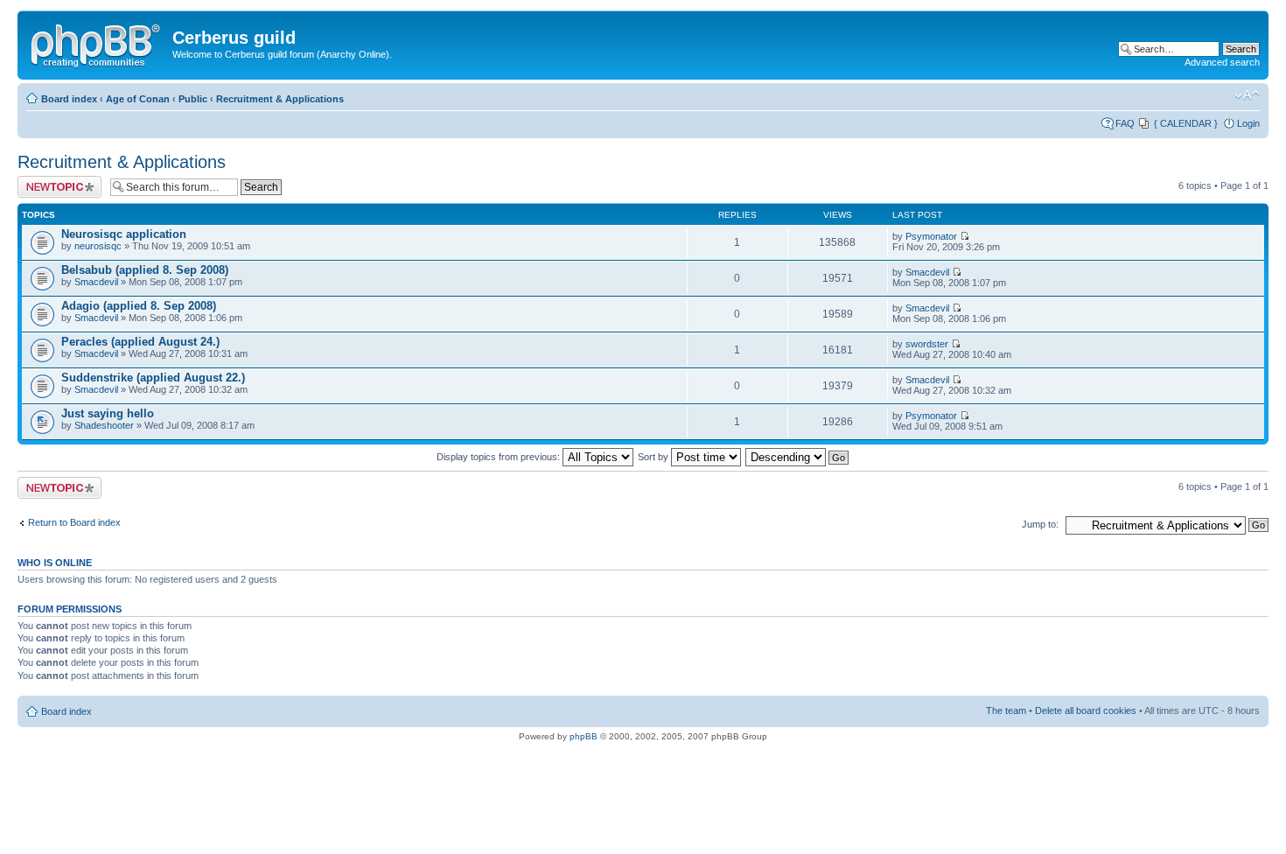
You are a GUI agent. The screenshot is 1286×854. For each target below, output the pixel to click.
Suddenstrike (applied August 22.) (153, 377)
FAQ (1125, 123)
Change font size (1247, 95)
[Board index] (97, 43)
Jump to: (1040, 524)
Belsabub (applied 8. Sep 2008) (144, 269)
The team (1006, 710)
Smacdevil (96, 281)
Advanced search (1222, 62)
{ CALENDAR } (1186, 123)
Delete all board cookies (1085, 710)
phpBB (584, 736)
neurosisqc (98, 246)
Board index (69, 99)
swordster (926, 344)
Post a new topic (52, 181)
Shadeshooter (104, 425)
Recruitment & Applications (280, 99)
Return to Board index (74, 522)
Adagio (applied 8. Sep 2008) (138, 305)
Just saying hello (107, 413)
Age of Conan (138, 99)
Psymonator (931, 236)
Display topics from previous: (500, 457)
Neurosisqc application (123, 234)
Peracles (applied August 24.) (140, 341)
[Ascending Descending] (797, 457)
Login (1248, 123)
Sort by (654, 457)
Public (192, 99)
